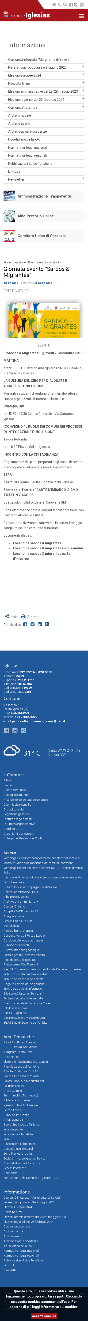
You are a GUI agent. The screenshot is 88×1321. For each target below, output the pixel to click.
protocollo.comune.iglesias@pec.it (38, 721)
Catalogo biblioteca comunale (23, 940)
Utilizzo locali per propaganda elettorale (30, 887)
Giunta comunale (15, 790)
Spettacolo (10, 1173)
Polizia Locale (13, 1110)
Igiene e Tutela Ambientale (21, 1105)
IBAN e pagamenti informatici (23, 988)
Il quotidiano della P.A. (24, 139)
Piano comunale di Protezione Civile (27, 1003)
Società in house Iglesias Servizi (25, 1158)
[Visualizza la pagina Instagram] (76, 5)
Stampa (33, 617)
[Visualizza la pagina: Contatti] (60, 5)
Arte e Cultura (16, 291)
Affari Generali (13, 1119)
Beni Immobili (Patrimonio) (21, 1095)
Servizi (10, 852)
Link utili (14, 171)
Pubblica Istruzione (16, 1115)
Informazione (27, 45)
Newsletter (16, 179)
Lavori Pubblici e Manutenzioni (24, 1081)
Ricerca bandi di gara (18, 930)
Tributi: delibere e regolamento (23, 979)
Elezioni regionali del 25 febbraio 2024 (36, 99)
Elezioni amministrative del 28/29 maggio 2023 (43, 91)
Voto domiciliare (14, 882)
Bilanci (8, 780)
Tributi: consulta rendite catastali (25, 974)
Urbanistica (11, 1057)
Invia (14, 617)
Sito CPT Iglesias (15, 1013)
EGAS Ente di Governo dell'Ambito (25, 1022)
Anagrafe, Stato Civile (18, 1052)
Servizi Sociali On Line (18, 921)
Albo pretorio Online (16, 896)
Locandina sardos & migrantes (37, 543)
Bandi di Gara (13, 828)
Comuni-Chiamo (14, 906)
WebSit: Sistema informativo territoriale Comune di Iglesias (42, 969)
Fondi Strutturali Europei (20, 1042)
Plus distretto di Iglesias (20, 959)
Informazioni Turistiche (18, 1134)
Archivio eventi (19, 123)
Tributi (8, 1139)
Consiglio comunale (16, 795)
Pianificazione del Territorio (21, 1066)
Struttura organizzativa (19, 824)
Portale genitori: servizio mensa (24, 955)
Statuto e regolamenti (18, 819)
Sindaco (9, 785)
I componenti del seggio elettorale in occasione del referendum (44, 877)
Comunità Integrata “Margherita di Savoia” (39, 59)
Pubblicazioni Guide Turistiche (30, 163)
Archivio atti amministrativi (21, 901)
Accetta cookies (44, 1316)
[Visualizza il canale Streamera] (82, 5)
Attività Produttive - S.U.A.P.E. (23, 1071)
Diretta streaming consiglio (21, 950)
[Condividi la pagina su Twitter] (33, 625)
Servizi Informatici (15, 1168)
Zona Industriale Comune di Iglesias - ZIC (31, 1178)
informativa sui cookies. (60, 1307)
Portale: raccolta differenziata (23, 998)
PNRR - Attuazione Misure (21, 1047)
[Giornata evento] (44, 318)
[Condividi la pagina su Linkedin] (41, 625)
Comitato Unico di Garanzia (42, 236)
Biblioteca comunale (17, 1100)
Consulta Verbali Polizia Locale (24, 935)
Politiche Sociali (14, 1086)
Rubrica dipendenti (16, 945)
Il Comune (14, 774)
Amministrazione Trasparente (44, 196)
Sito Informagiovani (16, 1008)
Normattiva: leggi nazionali (27, 147)
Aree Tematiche (19, 1036)
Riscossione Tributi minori (20, 1144)
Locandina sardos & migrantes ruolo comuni (48, 548)
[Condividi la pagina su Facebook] (26, 625)
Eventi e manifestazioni (43, 262)
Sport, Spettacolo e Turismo (21, 1124)
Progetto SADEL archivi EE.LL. (23, 911)
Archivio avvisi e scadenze (27, 131)
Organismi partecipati (18, 833)
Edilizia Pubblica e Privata (21, 1076)
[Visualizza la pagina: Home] (54, 5)
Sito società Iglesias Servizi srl (24, 993)
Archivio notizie (19, 115)
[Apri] (83, 66)
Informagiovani (13, 1129)
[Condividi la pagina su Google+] (47, 625)
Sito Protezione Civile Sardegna (24, 1017)
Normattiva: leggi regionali (27, 155)
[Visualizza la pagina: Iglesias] (5, 262)
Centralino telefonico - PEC (21, 892)
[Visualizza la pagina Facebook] (71, 5)
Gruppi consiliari (15, 809)
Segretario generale (17, 814)
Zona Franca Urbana (18, 1153)
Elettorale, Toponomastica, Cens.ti (26, 1061)
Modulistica (11, 926)
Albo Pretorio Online (36, 216)
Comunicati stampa (22, 107)
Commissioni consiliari (18, 804)
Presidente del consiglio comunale (26, 799)
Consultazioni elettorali (19, 1148)
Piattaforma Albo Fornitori (21, 964)
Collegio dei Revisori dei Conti (23, 838)
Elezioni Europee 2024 (24, 75)
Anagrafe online (14, 916)
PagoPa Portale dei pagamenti (24, 984)
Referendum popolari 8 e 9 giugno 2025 (37, 67)
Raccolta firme (19, 83)
